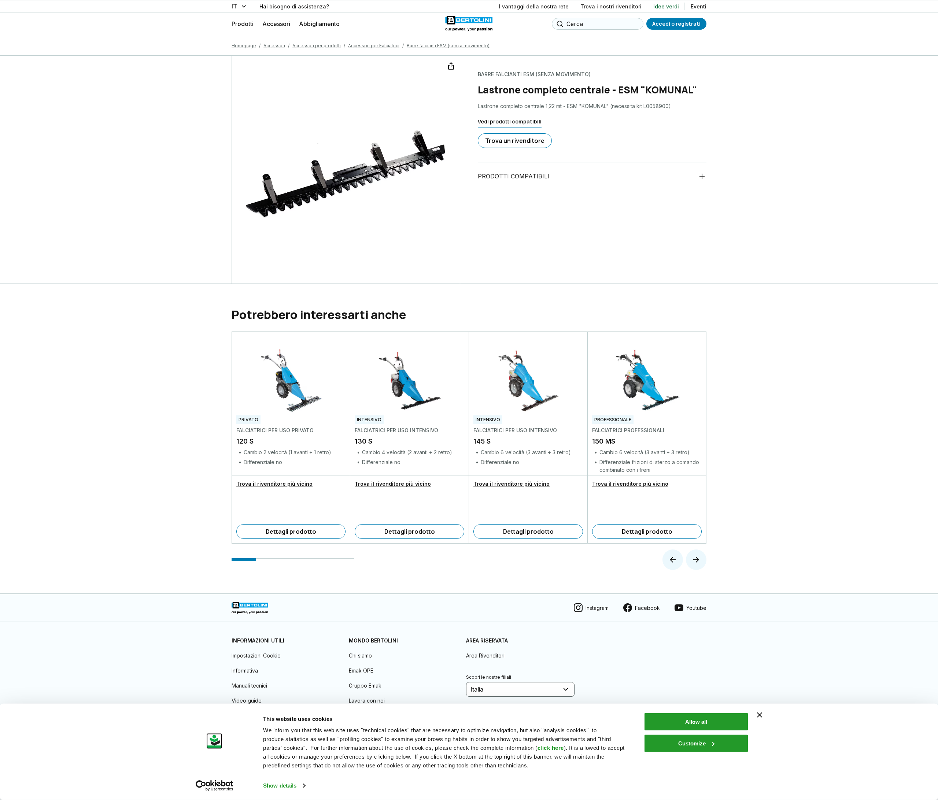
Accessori (274, 45)
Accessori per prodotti (316, 45)
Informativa (245, 670)
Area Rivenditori (485, 655)
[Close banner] (759, 715)
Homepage (244, 45)
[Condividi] (450, 65)
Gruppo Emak (365, 685)
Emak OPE (361, 670)
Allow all (696, 722)
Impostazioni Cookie (256, 655)
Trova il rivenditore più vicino (274, 484)
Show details (279, 785)
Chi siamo (360, 655)
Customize (692, 743)
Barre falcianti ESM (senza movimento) (448, 45)
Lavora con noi (367, 700)
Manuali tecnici (249, 685)
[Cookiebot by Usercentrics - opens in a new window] (214, 785)
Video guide (247, 700)
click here (551, 748)
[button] (672, 559)
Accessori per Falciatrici (373, 45)
